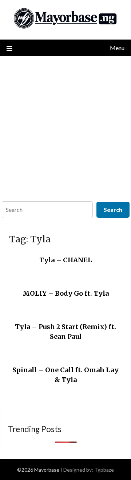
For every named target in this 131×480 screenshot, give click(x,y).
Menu (117, 47)
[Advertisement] (65, 125)
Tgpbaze (104, 470)
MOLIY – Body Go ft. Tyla (66, 293)
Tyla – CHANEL (65, 260)
